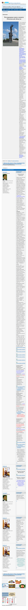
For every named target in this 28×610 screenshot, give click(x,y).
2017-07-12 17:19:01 (19, 493)
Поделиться (18, 171)
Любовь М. (5, 466)
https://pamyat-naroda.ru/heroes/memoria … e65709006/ (20, 446)
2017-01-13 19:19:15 (19, 172)
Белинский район (18, 574)
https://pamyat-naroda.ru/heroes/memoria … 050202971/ (20, 412)
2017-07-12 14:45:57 (19, 466)
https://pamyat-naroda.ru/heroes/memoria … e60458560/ (20, 388)
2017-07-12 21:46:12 (19, 545)
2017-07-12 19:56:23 (19, 517)
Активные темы (5, 11)
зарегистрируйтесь (15, 160)
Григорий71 (5, 172)
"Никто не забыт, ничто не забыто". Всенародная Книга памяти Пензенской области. (14, 163)
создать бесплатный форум (20, 577)
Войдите (9, 160)
